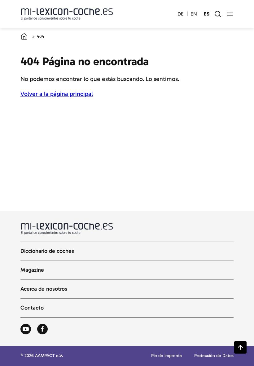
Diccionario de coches (47, 251)
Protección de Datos (214, 356)
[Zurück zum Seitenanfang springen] (240, 347)
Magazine (32, 270)
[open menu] (230, 14)
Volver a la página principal (56, 93)
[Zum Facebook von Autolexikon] (42, 329)
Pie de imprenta (166, 356)
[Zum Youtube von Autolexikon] (25, 329)
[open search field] (217, 14)
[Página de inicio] (24, 36)
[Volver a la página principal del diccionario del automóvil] (66, 14)
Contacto (32, 308)
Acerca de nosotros (43, 289)
